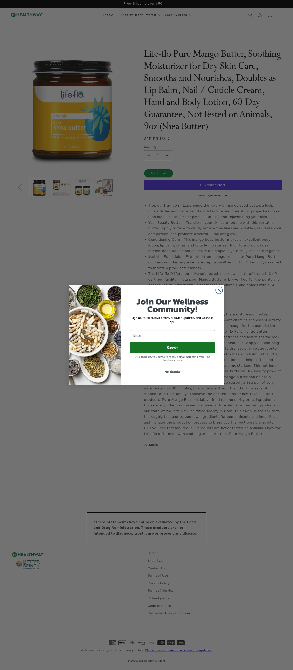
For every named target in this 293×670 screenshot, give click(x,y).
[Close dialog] (219, 290)
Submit (172, 347)
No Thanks (172, 371)
